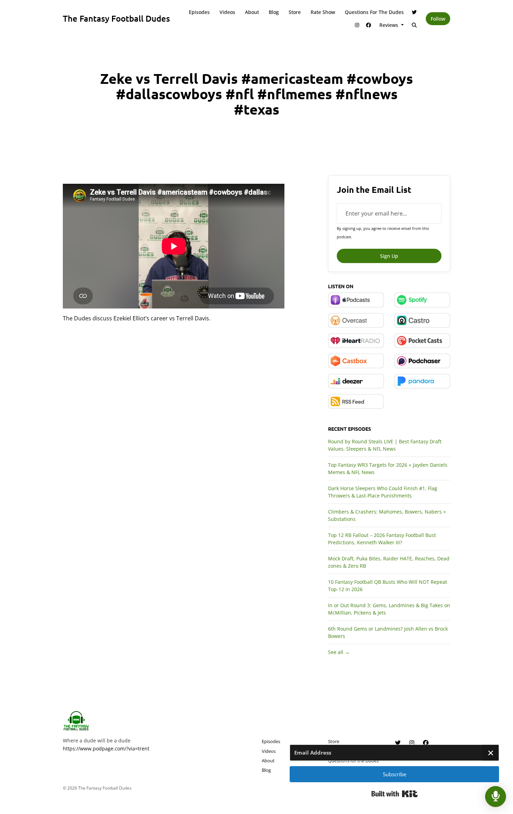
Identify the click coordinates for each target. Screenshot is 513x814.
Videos (227, 12)
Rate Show (323, 12)
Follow (438, 18)
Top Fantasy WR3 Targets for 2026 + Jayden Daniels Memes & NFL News (387, 468)
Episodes (199, 12)
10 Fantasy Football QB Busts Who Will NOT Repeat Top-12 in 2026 (387, 586)
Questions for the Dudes (374, 12)
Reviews (389, 25)
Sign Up (389, 256)
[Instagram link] (357, 25)
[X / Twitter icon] (397, 743)
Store (295, 12)
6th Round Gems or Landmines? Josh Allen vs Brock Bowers (388, 632)
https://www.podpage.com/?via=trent (106, 748)
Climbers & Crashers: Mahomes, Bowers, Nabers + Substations (387, 515)
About (252, 12)
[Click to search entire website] (415, 25)
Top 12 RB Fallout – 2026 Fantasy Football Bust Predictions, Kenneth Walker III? (382, 539)
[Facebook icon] (425, 743)
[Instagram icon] (411, 743)
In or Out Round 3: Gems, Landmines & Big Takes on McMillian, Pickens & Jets (389, 609)
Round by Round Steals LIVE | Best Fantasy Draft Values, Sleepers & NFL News (384, 445)
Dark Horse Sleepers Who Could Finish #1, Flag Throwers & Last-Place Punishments (382, 492)
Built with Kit (394, 793)
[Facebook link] (368, 25)
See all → (339, 652)
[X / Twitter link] (415, 12)
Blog (274, 12)
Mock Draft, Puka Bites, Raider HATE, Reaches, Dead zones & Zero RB (388, 562)
